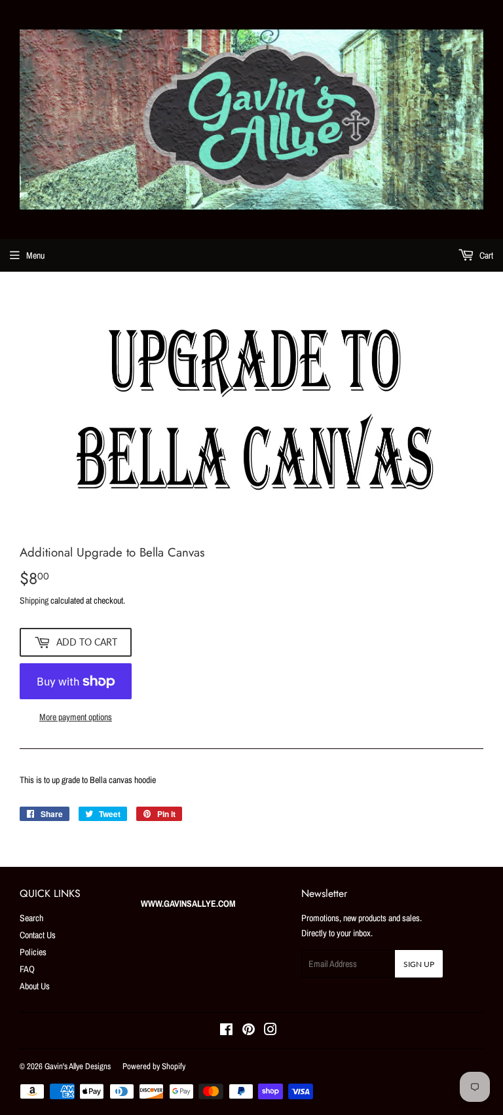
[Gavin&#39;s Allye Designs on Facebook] (226, 1031)
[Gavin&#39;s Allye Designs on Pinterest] (248, 1031)
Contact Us (38, 935)
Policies (33, 952)
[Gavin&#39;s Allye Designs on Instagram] (270, 1031)
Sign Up (418, 964)
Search (31, 918)
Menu (35, 255)
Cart (485, 255)
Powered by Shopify (153, 1066)
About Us (35, 986)
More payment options (75, 717)
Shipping (34, 600)
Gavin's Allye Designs (78, 1066)
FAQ (27, 969)
